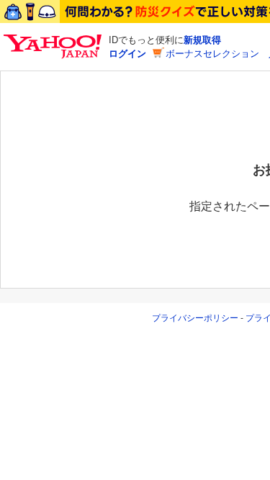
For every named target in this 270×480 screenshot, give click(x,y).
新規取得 (202, 40)
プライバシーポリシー (195, 318)
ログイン (127, 53)
